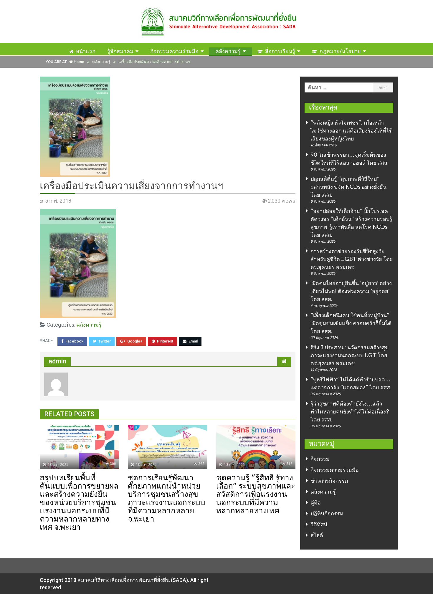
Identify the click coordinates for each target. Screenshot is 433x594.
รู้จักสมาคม (120, 51)
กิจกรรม (320, 459)
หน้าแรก (85, 51)
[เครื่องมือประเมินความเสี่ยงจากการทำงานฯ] (167, 127)
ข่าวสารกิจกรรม (329, 481)
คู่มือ (315, 502)
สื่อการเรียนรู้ (280, 51)
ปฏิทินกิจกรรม (326, 513)
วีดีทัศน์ (318, 524)
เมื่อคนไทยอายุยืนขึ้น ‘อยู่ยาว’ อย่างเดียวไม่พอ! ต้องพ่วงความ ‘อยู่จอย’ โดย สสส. (351, 291)
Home (78, 61)
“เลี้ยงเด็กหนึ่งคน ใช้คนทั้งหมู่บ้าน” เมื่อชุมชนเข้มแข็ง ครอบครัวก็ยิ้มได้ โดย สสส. (350, 323)
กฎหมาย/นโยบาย (340, 51)
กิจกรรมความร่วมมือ (174, 51)
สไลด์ (316, 535)
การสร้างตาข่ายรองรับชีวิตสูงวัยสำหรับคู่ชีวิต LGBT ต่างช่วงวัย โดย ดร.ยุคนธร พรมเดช (351, 259)
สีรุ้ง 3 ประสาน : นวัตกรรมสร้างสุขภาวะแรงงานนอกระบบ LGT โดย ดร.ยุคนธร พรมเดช (349, 355)
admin (57, 361)
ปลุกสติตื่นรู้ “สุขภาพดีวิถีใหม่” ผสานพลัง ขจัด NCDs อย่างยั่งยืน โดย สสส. (348, 187)
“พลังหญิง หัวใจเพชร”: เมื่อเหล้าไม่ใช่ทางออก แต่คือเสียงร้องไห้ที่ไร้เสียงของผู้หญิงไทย (351, 131)
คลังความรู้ (228, 51)
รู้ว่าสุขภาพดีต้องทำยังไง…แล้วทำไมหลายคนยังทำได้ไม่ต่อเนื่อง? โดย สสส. (349, 412)
